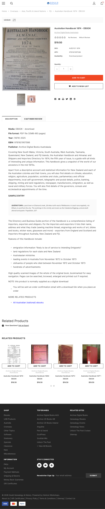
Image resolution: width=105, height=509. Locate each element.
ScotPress (41, 434)
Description (11, 119)
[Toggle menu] (3, 3)
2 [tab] (54, 386)
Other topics (9, 430)
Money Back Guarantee (13, 480)
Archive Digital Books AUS (48, 415)
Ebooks (7, 415)
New (6, 450)
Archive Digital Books (79, 415)
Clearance (8, 446)
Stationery (8, 438)
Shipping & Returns (12, 476)
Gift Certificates (10, 483)
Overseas (8, 427)
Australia (7, 423)
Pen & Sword (42, 430)
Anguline (40, 427)
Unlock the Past (44, 442)
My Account (9, 468)
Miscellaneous (9, 454)
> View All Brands (44, 446)
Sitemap (73, 434)
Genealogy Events (77, 423)
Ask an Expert (23, 325)
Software (7, 434)
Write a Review (84, 37)
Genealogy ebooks (78, 419)
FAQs (6, 464)
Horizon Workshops (51, 495)
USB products (9, 419)
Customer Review (33, 119)
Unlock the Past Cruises (80, 430)
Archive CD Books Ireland (47, 423)
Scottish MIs (42, 438)
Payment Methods (11, 472)
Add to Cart (14, 366)
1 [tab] (51, 386)
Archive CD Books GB (46, 419)
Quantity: (57, 64)
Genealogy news (77, 427)
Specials (7, 442)
